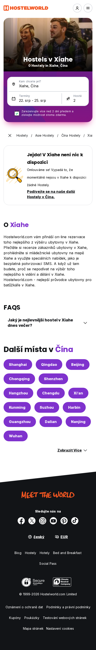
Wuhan (15, 436)
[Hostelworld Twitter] (31, 520)
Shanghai (18, 364)
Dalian (51, 421)
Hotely (45, 553)
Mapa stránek (33, 628)
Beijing (77, 364)
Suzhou (47, 407)
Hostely (30, 553)
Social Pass (47, 563)
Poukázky (31, 618)
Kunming (17, 407)
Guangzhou (20, 421)
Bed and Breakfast (67, 553)
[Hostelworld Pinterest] (64, 520)
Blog (18, 553)
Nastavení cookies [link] (60, 628)
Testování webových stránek (65, 618)
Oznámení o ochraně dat (24, 607)
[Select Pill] (77, 8)
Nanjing (78, 421)
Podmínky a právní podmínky (68, 607)
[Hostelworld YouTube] (53, 520)
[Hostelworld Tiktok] (74, 520)
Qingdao (49, 364)
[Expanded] (9, 135)
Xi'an (78, 393)
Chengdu (50, 393)
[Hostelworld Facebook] (21, 520)
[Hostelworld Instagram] (42, 520)
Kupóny (15, 618)
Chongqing (19, 379)
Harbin (74, 407)
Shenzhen (53, 379)
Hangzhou (18, 393)
